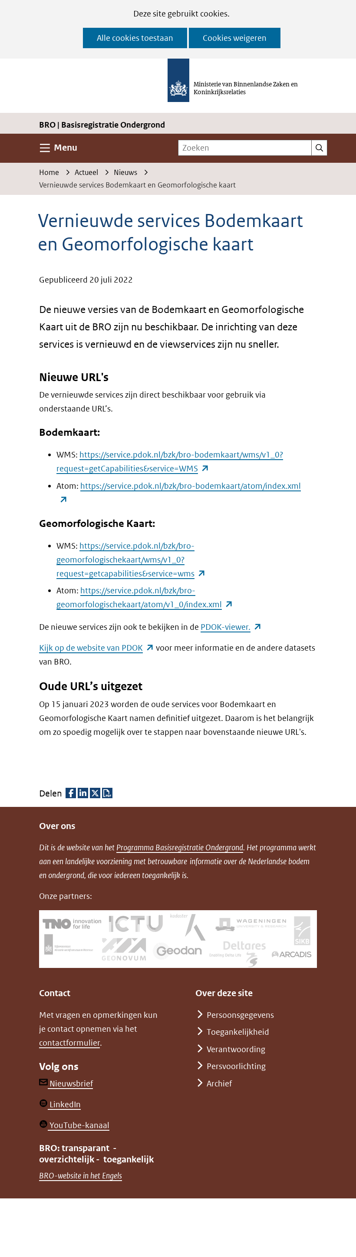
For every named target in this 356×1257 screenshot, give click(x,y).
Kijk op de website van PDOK (96, 648)
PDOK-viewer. (231, 627)
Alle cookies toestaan (135, 38)
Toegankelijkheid (238, 1032)
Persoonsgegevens (240, 1015)
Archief (219, 1084)
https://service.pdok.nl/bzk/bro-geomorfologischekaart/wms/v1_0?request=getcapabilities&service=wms (131, 560)
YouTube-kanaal (78, 1125)
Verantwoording (236, 1049)
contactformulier (69, 1043)
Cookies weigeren (235, 38)
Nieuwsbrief (70, 1084)
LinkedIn (64, 1104)
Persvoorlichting (236, 1066)
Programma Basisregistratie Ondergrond (179, 847)
